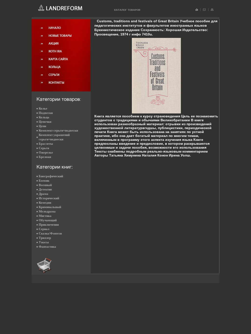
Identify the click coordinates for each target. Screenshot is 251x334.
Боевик (44, 180)
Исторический (49, 198)
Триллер (45, 238)
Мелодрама (47, 211)
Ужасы (44, 242)
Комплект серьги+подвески (58, 130)
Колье (43, 108)
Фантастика (47, 246)
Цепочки (45, 121)
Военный (45, 185)
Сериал (44, 229)
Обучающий (48, 220)
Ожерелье (46, 152)
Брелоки (45, 157)
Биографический (51, 176)
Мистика (45, 216)
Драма (43, 194)
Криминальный (50, 207)
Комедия (45, 202)
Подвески (46, 113)
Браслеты (46, 143)
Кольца (44, 117)
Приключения (49, 224)
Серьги (44, 148)
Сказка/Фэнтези (50, 233)
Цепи (42, 126)
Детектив (45, 189)
